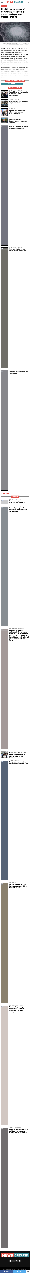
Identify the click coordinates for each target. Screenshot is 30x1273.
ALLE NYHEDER (5, 494)
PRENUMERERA (12, 84)
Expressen (7, 60)
